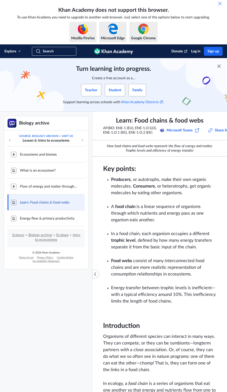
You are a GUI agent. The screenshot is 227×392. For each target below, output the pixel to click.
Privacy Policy (45, 257)
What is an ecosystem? (38, 170)
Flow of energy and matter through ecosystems (49, 186)
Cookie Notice (65, 257)
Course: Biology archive (39, 136)
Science (18, 235)
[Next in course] (82, 140)
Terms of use (26, 257)
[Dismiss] (219, 3)
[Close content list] (95, 274)
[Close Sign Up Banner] (219, 66)
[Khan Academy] (113, 51)
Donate (177, 51)
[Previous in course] (9, 140)
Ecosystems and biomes (38, 154)
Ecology (62, 235)
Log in (195, 51)
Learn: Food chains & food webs (44, 202)
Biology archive (40, 235)
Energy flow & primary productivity (47, 218)
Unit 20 (67, 136)
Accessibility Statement (46, 261)
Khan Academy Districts (140, 102)
